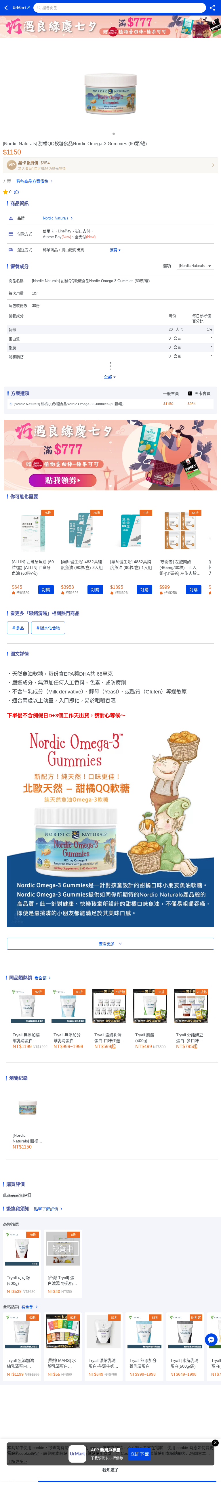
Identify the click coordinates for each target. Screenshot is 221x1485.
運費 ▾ (115, 250)
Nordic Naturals (55, 218)
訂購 (46, 589)
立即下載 (139, 1454)
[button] (107, 134)
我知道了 (110, 1469)
